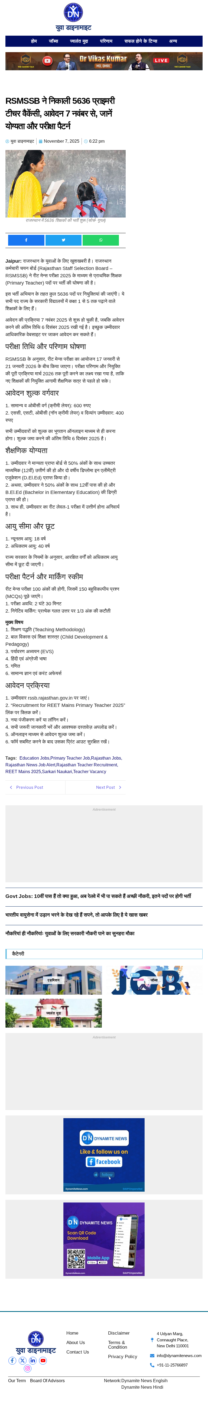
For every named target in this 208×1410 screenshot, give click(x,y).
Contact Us (77, 1352)
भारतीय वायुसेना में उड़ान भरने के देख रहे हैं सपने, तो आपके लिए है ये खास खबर (76, 915)
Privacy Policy (122, 1356)
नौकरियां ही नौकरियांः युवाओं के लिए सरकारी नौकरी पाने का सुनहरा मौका (69, 933)
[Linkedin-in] (33, 1361)
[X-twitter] (23, 1361)
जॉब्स (53, 41)
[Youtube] (43, 1361)
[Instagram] (28, 1368)
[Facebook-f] (12, 1361)
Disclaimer (119, 1333)
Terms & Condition (117, 1345)
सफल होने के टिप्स (141, 41)
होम (34, 41)
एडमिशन (54, 980)
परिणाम (106, 41)
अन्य (173, 41)
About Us (75, 1342)
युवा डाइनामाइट (73, 27)
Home (72, 1333)
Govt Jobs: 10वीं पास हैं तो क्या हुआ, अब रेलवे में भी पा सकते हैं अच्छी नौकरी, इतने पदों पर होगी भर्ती (98, 896)
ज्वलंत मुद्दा (79, 41)
